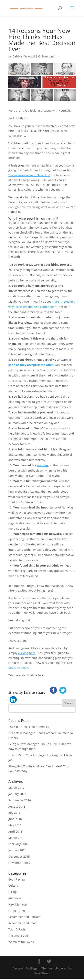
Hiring (12, 892)
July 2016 (14, 813)
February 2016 (18, 844)
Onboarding (46, 56)
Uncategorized (18, 936)
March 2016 (16, 838)
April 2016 (15, 831)
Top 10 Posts (16, 929)
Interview (14, 898)
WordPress (42, 973)
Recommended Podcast (24, 917)
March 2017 (16, 788)
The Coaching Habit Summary (28, 727)
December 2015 (19, 856)
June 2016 (15, 819)
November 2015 (19, 863)
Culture (13, 885)
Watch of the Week (21, 942)
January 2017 (17, 794)
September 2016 (19, 800)
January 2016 (17, 850)
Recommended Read (22, 923)
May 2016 (14, 825)
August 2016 (16, 806)
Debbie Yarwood (23, 56)
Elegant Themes (41, 968)
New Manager (18, 904)
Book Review (16, 879)
